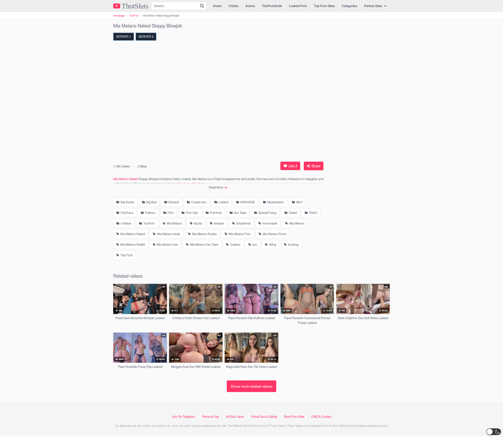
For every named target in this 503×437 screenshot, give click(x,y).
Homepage (119, 15)
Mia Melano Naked (125, 179)
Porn (170, 212)
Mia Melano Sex (167, 244)
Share (315, 165)
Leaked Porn (298, 6)
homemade (269, 223)
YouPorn (134, 15)
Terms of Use (210, 416)
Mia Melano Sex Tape (203, 244)
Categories (349, 6)
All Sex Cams (235, 416)
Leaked (223, 202)
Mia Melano (174, 223)
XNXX (313, 212)
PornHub (215, 212)
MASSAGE (247, 202)
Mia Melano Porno (274, 234)
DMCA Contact (321, 416)
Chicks (233, 6)
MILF (299, 202)
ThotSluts (134, 5)
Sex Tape (239, 212)
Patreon (149, 212)
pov (254, 244)
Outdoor (234, 244)
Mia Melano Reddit (132, 244)
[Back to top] (492, 424)
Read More (216, 187)
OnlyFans (126, 212)
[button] (493, 431)
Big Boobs (127, 202)
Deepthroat (243, 223)
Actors (250, 6)
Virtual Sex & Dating (264, 416)
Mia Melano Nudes (204, 234)
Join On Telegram (183, 416)
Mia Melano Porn (239, 234)
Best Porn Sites (294, 416)
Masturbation (275, 202)
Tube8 (292, 212)
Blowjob (173, 202)
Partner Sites (373, 6)
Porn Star (191, 212)
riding (272, 244)
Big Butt (150, 202)
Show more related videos (251, 386)
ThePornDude (272, 6)
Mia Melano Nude (168, 234)
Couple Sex (198, 202)
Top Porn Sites (324, 6)
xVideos (125, 223)
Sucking (293, 244)
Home (217, 6)
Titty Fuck (126, 255)
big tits (197, 223)
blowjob (218, 223)
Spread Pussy (267, 212)
